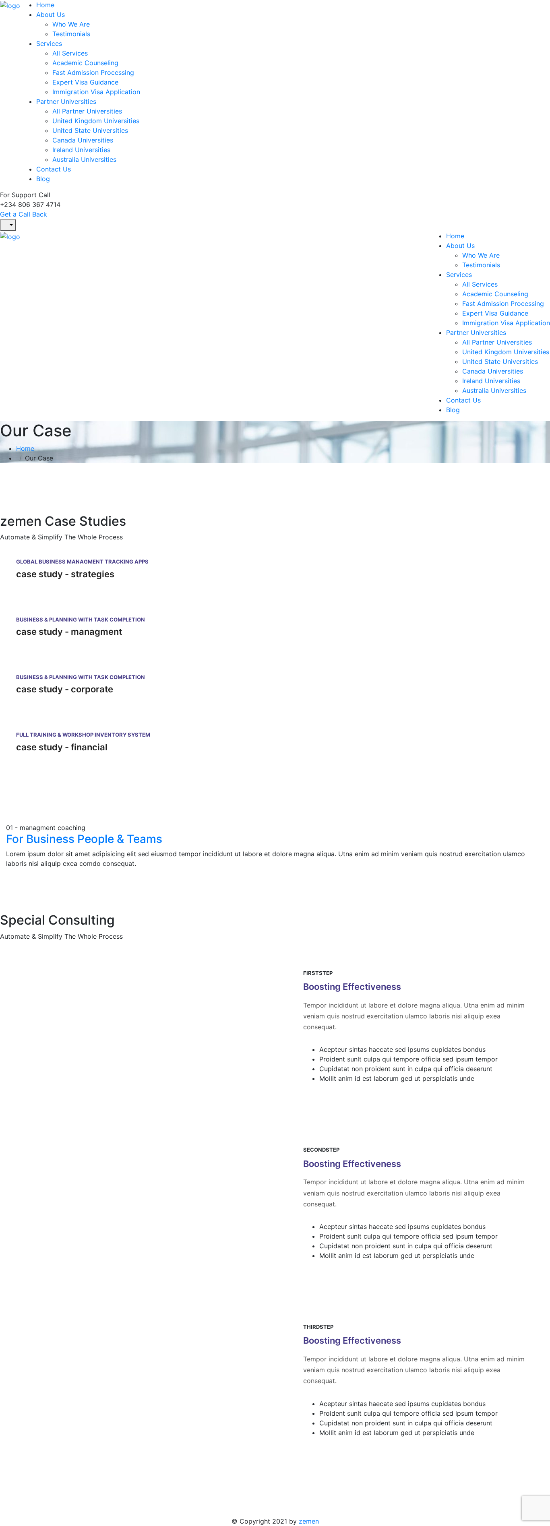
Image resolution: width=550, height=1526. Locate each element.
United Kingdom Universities (95, 121)
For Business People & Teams (84, 839)
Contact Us (53, 169)
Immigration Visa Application (96, 92)
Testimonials (71, 34)
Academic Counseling (85, 63)
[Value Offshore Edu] (10, 5)
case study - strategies (65, 574)
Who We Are (71, 24)
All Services (70, 53)
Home (45, 5)
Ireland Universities (81, 150)
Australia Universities (84, 159)
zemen (309, 1521)
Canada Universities (82, 140)
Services (49, 43)
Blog (43, 179)
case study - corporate (64, 689)
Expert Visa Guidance (85, 82)
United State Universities (90, 130)
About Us (50, 14)
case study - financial (62, 747)
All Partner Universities (87, 111)
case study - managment (69, 631)
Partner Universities (66, 101)
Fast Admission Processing (93, 72)
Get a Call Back (23, 214)
